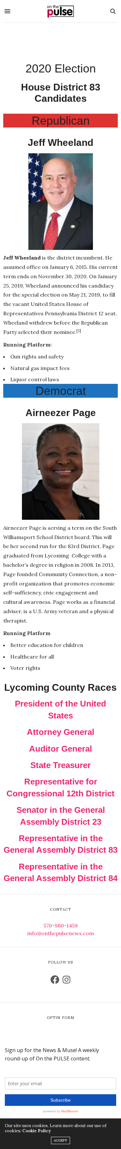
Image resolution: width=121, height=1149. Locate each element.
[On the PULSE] (60, 11)
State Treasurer (60, 765)
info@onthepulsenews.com (60, 933)
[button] (60, 201)
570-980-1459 (61, 925)
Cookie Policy (36, 1131)
